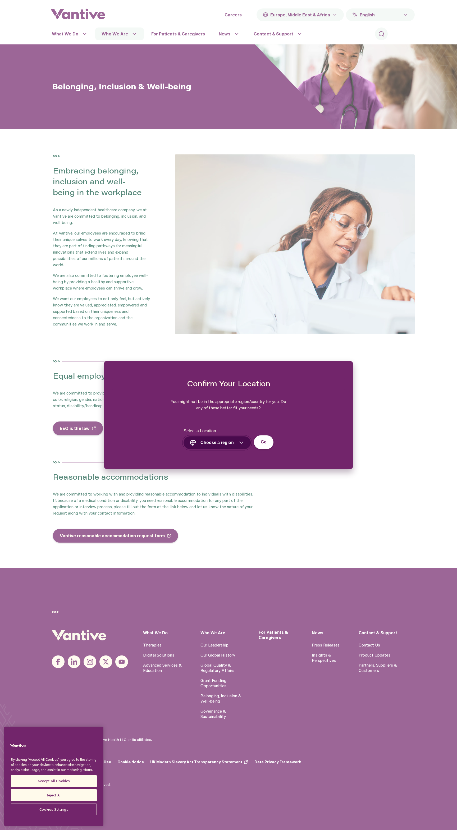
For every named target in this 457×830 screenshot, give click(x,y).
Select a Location (200, 431)
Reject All (54, 795)
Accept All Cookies (54, 780)
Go (264, 442)
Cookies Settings (53, 809)
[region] (53, 776)
